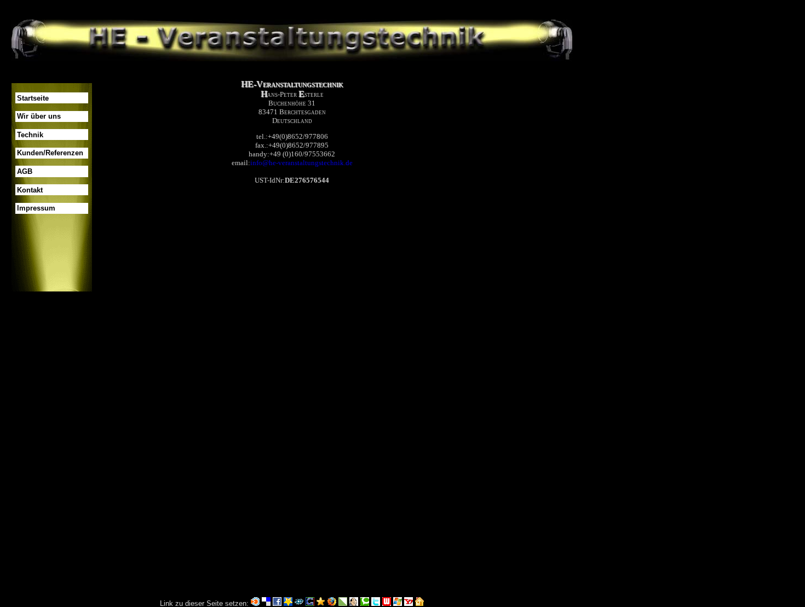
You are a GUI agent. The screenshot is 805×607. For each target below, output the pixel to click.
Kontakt (30, 190)
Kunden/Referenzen (50, 153)
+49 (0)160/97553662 (302, 154)
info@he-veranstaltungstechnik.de (301, 163)
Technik (30, 135)
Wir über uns (39, 116)
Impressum (36, 208)
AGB (24, 171)
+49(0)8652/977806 (298, 136)
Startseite (33, 98)
